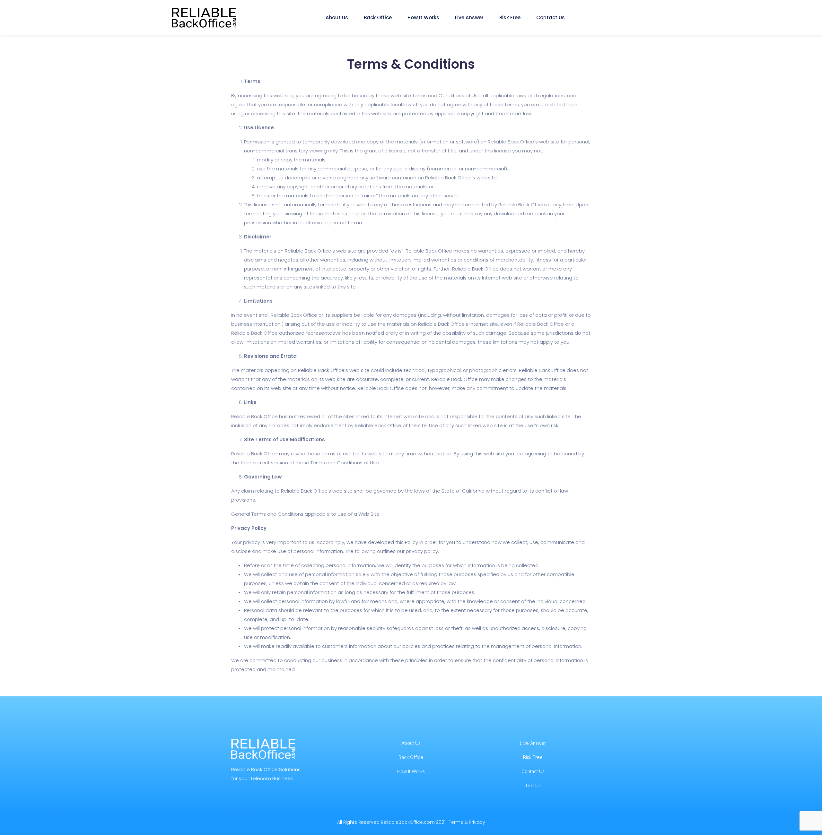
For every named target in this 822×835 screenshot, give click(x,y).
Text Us (533, 785)
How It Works (424, 17)
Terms (456, 822)
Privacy (477, 822)
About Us (337, 17)
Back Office (378, 17)
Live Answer (470, 17)
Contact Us (551, 17)
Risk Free (510, 17)
